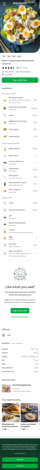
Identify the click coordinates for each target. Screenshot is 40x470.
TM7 (3, 56)
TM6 (8, 56)
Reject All (20, 459)
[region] (20, 454)
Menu (4, 5)
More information (20, 317)
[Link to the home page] (20, 4)
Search (35, 5)
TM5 (13, 56)
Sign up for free (20, 80)
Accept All (20, 466)
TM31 (19, 56)
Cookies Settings (20, 453)
